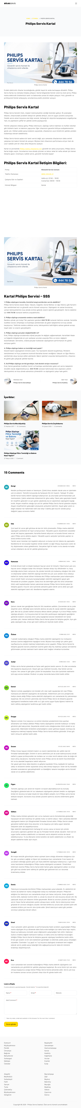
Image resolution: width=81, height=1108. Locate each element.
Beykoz (47, 1079)
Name (8, 993)
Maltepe (7, 1061)
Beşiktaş (47, 1087)
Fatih (6, 1082)
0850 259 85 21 (47, 174)
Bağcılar (7, 1053)
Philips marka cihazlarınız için (31, 149)
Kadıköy (47, 1053)
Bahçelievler (8, 1056)
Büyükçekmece (9, 1092)
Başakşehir (48, 1043)
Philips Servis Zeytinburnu (52, 424)
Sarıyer (6, 1084)
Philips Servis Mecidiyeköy (14, 424)
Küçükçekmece (9, 1045)
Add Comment (11, 1000)
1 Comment (19, 458)
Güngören (7, 1095)
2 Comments (58, 426)
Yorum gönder (11, 1024)
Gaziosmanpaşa (50, 1048)
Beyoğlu (47, 1084)
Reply (74, 486)
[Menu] (76, 3)
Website (59, 993)
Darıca (46, 1095)
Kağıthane (48, 1056)
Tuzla (6, 1087)
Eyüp (46, 1064)
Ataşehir (7, 1074)
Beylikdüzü (8, 1077)
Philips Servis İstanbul (35, 1105)
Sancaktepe (48, 1045)
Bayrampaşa (49, 1074)
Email (33, 993)
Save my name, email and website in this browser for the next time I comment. (31, 1018)
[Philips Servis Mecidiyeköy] (21, 410)
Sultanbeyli (8, 1079)
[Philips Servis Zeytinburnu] (59, 410)
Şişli (45, 1077)
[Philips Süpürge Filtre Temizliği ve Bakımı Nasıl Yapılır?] (21, 440)
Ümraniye (7, 1051)
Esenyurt (7, 1043)
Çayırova (47, 1092)
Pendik (6, 1048)
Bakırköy (47, 1082)
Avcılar (46, 1058)
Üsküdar (7, 1064)
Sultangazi (8, 1058)
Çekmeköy (8, 1090)
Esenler (47, 1061)
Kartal (46, 1051)
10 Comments (21, 426)
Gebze (46, 1090)
